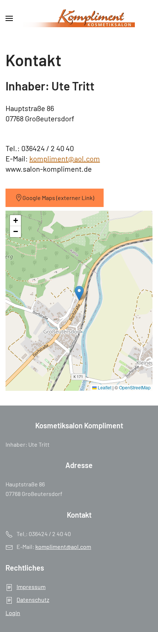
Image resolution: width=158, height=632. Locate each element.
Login (13, 612)
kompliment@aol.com (64, 158)
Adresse (79, 465)
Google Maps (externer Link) (58, 197)
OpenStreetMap (135, 387)
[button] (9, 18)
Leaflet (104, 387)
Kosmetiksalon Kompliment (79, 425)
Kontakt (79, 514)
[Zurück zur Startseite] (79, 18)
